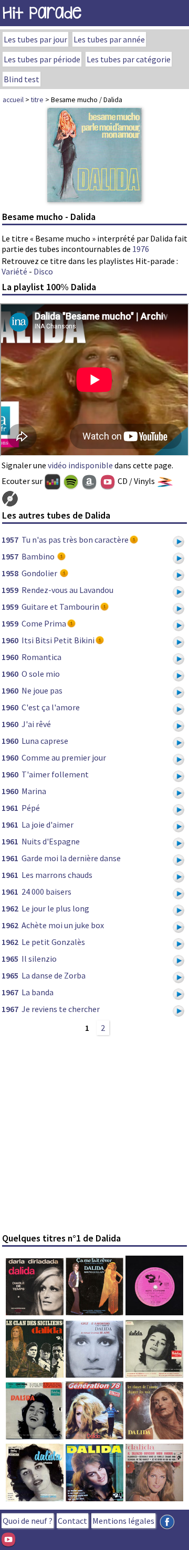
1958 (10, 573)
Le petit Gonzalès (53, 942)
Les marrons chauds (57, 875)
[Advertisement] (94, 1133)
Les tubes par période (42, 59)
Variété (14, 271)
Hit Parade (42, 13)
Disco (43, 271)
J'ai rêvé (36, 724)
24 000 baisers (46, 891)
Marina (34, 791)
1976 (140, 249)
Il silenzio (39, 958)
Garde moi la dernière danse (71, 858)
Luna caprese (45, 740)
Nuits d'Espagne (51, 841)
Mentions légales (123, 1520)
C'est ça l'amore (51, 707)
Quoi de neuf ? (27, 1520)
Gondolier (40, 573)
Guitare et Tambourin (60, 606)
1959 (10, 590)
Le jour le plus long (55, 908)
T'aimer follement (55, 774)
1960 (10, 640)
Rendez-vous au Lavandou (67, 590)
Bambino (39, 556)
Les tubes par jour (35, 39)
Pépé (31, 808)
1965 (10, 958)
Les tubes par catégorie (129, 59)
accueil (13, 99)
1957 (10, 539)
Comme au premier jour (64, 757)
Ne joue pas (42, 690)
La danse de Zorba (54, 975)
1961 (10, 808)
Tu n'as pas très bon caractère (75, 539)
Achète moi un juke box (63, 925)
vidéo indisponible (80, 465)
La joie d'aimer (48, 824)
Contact (72, 1520)
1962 (10, 908)
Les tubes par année (109, 39)
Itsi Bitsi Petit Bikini (58, 640)
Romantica (41, 657)
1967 (10, 992)
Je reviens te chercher (61, 1009)
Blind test (21, 79)
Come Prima (44, 623)
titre (37, 99)
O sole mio (41, 673)
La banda (38, 992)
